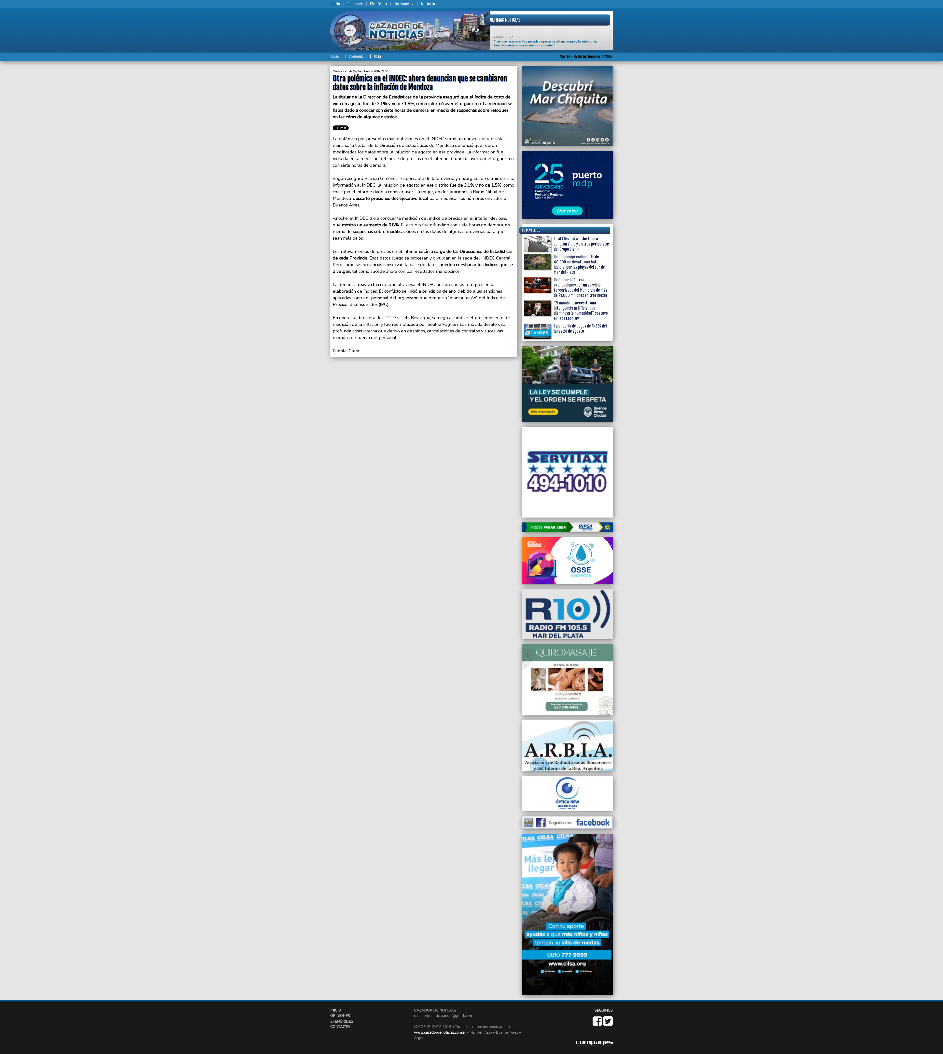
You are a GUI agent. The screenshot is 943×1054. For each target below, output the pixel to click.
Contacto (428, 4)
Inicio (336, 4)
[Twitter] (608, 1023)
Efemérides (378, 4)
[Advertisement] (310, 139)
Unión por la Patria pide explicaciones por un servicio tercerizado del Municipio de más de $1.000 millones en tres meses (581, 287)
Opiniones (355, 4)
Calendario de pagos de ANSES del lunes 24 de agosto (580, 329)
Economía (356, 56)
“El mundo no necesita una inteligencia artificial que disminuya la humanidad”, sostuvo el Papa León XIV (581, 311)
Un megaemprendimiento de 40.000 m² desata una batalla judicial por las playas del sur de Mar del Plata (579, 264)
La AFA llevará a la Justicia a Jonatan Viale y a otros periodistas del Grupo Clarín (582, 244)
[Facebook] (598, 1023)
